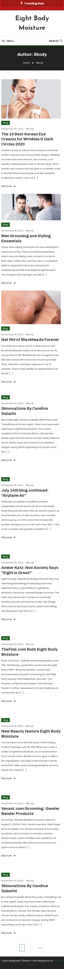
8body (30, 128)
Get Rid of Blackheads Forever (30, 340)
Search (54, 41)
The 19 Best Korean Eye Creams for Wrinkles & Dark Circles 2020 (27, 139)
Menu (10, 41)
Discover (7, 186)
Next (40, 947)
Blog (5, 122)
